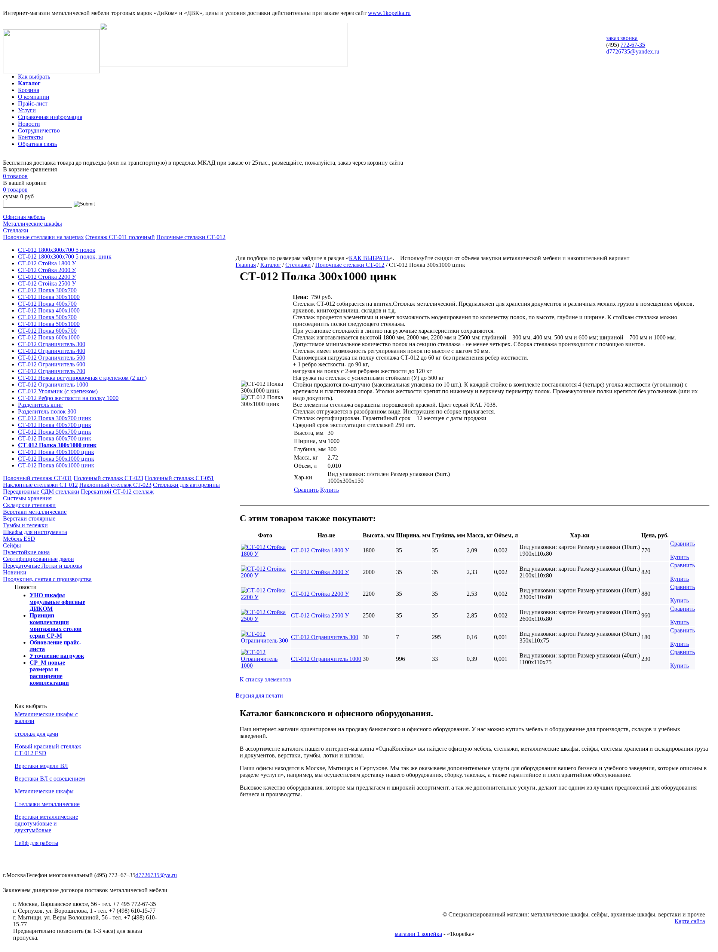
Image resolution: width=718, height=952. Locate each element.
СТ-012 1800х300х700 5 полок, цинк (64, 256)
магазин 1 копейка (418, 934)
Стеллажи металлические (47, 804)
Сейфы (12, 545)
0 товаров (15, 176)
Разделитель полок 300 (47, 411)
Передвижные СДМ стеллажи (41, 491)
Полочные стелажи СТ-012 (190, 237)
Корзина (28, 90)
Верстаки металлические (35, 512)
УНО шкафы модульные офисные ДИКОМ (57, 602)
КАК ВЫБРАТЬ (369, 258)
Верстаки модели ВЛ (41, 766)
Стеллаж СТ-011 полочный (120, 237)
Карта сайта (690, 921)
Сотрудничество (39, 130)
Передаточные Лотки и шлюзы (42, 565)
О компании (33, 97)
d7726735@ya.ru (156, 875)
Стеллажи (15, 230)
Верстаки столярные (29, 518)
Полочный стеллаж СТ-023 (108, 478)
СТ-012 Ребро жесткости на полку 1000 (68, 398)
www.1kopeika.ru (389, 13)
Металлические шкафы (32, 223)
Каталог (29, 83)
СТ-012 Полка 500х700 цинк (54, 431)
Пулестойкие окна (26, 552)
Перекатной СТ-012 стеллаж (117, 491)
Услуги (27, 110)
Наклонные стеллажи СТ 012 (40, 485)
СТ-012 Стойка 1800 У (47, 263)
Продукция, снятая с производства (47, 579)
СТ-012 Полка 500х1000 (49, 324)
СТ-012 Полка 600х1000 (49, 337)
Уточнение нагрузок (57, 656)
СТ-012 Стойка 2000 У (47, 270)
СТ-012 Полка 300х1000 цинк (57, 445)
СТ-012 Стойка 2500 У (47, 283)
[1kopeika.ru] (51, 71)
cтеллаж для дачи (36, 733)
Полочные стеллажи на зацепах (43, 237)
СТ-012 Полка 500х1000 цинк (56, 458)
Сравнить (306, 489)
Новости (29, 123)
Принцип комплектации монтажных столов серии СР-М (56, 625)
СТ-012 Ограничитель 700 (51, 371)
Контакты (30, 137)
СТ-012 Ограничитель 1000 (53, 384)
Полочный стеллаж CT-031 (37, 478)
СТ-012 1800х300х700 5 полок (56, 250)
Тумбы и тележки (25, 525)
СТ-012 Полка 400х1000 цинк (56, 452)
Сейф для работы (36, 843)
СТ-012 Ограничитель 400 (51, 351)
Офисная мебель (24, 217)
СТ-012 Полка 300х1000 (49, 297)
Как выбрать (34, 76)
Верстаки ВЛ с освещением (50, 778)
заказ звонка (622, 38)
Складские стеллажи (29, 505)
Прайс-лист (32, 103)
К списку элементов (265, 679)
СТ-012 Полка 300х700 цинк (54, 418)
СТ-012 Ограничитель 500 (51, 357)
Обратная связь (37, 144)
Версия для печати (259, 695)
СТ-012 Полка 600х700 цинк (54, 438)
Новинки (15, 572)
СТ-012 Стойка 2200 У (47, 277)
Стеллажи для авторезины (186, 485)
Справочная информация (50, 117)
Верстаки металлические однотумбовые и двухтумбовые (46, 823)
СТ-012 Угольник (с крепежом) (58, 391)
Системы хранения (27, 498)
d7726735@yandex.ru (632, 51)
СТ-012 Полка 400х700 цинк (54, 425)
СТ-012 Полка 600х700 (47, 330)
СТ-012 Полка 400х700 (47, 303)
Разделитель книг (40, 405)
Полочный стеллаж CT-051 (179, 478)
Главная (246, 265)
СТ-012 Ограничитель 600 (51, 364)
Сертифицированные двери (38, 559)
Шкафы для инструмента (35, 532)
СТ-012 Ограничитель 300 (51, 344)
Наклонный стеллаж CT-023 (115, 485)
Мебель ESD (19, 539)
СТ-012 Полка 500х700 (47, 317)
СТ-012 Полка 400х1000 (49, 310)
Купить (329, 489)
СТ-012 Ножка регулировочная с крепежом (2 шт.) (82, 378)
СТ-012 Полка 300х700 (47, 290)
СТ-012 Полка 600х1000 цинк (56, 465)
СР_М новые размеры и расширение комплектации (49, 672)
